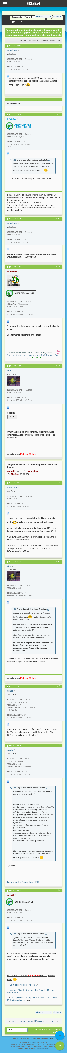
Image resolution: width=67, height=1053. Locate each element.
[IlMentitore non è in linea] (13, 281)
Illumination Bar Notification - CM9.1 (24, 882)
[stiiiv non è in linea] (13, 381)
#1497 (58, 561)
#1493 (58, 218)
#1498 (58, 686)
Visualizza (54, 40)
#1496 (58, 483)
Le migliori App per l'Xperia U (23, 985)
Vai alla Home (54, 1030)
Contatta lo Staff (41, 1030)
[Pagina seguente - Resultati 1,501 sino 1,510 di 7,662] (50, 16)
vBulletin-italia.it (43, 1049)
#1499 (58, 745)
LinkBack (21, 40)
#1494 (58, 267)
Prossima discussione (45, 1021)
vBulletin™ (33, 1042)
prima (40, 17)
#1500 (58, 890)
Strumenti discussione (37, 40)
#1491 (58, 46)
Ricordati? (18, 22)
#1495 (58, 366)
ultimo (56, 17)
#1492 (58, 114)
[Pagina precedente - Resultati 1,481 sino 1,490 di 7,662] (46, 16)
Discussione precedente (22, 1021)
